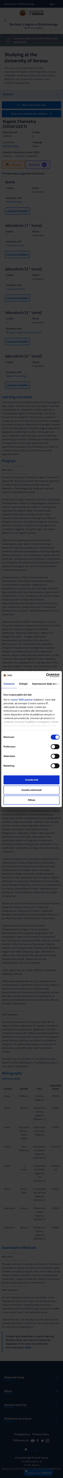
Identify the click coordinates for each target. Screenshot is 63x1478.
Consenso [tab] (9, 683)
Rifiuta (31, 800)
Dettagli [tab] (23, 683)
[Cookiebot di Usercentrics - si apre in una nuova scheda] (46, 675)
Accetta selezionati (31, 790)
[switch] (55, 746)
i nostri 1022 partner (21, 699)
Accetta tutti (31, 779)
